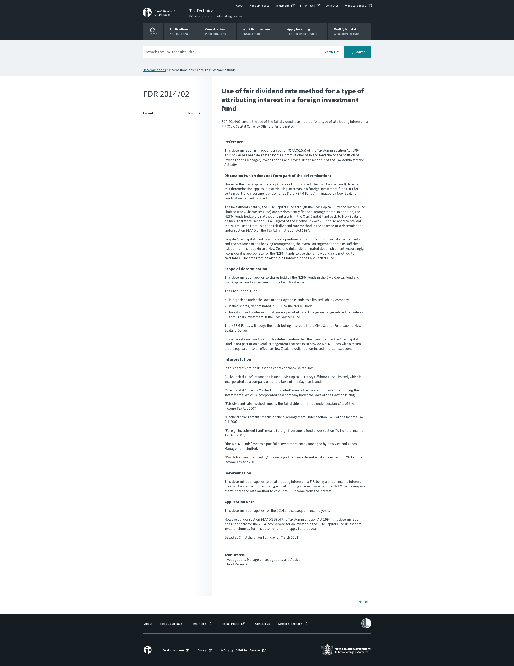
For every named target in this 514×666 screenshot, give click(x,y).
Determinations (154, 70)
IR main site (283, 6)
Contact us (332, 6)
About (239, 6)
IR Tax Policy (307, 6)
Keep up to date (259, 6)
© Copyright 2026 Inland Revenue (240, 650)
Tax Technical (202, 11)
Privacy (202, 650)
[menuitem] (148, 624)
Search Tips (332, 52)
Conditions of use (173, 650)
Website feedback (356, 6)
